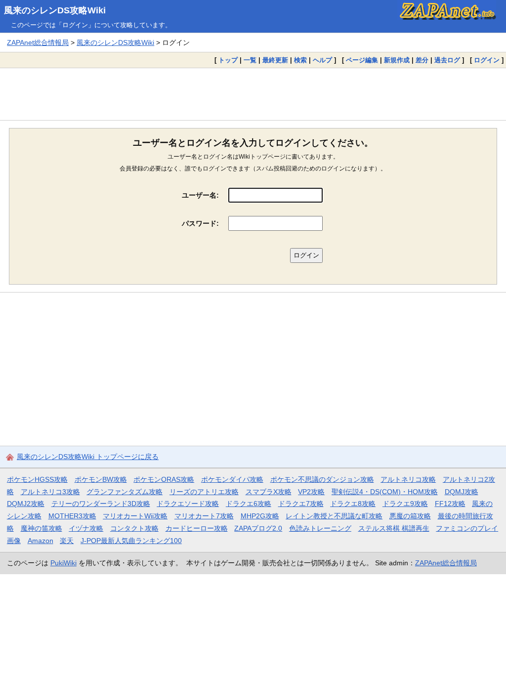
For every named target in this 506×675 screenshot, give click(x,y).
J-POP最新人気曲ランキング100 (131, 541)
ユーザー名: (200, 195)
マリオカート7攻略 (204, 516)
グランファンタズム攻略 (124, 492)
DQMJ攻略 (461, 492)
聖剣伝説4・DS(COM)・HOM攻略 (385, 492)
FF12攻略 (450, 503)
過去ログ (447, 60)
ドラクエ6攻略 (248, 503)
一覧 (250, 60)
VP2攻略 (311, 492)
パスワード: (200, 223)
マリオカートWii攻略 (135, 516)
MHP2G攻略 (260, 516)
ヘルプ (322, 60)
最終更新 (275, 60)
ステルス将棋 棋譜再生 (393, 528)
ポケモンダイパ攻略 (232, 479)
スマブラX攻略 (269, 492)
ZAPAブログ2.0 (258, 528)
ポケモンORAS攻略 (163, 479)
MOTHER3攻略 (72, 516)
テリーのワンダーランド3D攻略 (100, 503)
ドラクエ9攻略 (405, 503)
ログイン (487, 60)
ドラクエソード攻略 (188, 503)
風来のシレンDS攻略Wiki (55, 10)
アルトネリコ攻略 (408, 479)
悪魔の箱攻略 (410, 516)
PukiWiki (63, 563)
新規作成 (397, 60)
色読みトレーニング (320, 528)
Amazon (40, 541)
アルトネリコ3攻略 (50, 492)
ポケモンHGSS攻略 (37, 479)
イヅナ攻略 (86, 528)
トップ (228, 60)
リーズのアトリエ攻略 (204, 492)
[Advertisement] (253, 94)
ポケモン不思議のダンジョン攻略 (322, 479)
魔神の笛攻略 (41, 528)
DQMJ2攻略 (25, 503)
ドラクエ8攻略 (353, 503)
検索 (300, 60)
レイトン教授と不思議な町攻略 (334, 516)
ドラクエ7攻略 (301, 503)
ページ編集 (362, 60)
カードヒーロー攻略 (197, 528)
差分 (422, 60)
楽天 (67, 541)
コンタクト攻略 (134, 528)
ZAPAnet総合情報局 (38, 42)
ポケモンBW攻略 (101, 479)
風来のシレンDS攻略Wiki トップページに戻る (88, 457)
